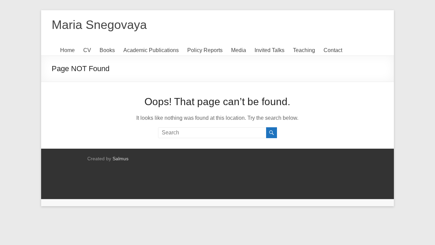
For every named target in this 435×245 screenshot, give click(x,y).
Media (238, 50)
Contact (333, 50)
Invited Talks (269, 50)
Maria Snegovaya (99, 25)
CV (87, 50)
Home (67, 50)
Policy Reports (205, 50)
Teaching (304, 50)
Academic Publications (151, 50)
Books (107, 50)
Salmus (120, 158)
